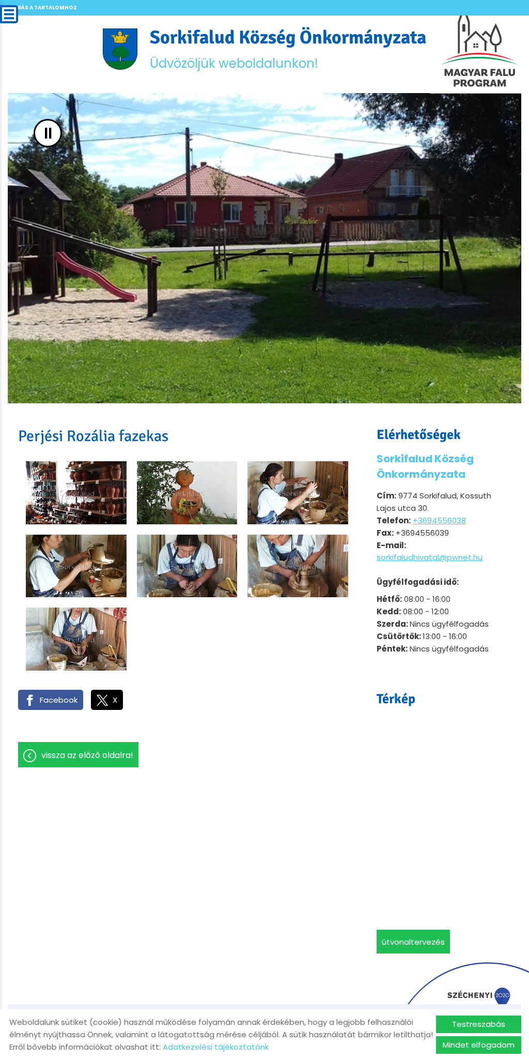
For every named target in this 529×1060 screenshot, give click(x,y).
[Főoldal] (120, 49)
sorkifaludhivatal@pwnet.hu (430, 557)
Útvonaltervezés (413, 941)
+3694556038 (439, 520)
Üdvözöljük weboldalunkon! (288, 49)
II (48, 133)
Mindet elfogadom (479, 1044)
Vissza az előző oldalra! (87, 755)
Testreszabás (478, 1024)
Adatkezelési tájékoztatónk (216, 1046)
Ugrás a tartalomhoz (43, 7)
